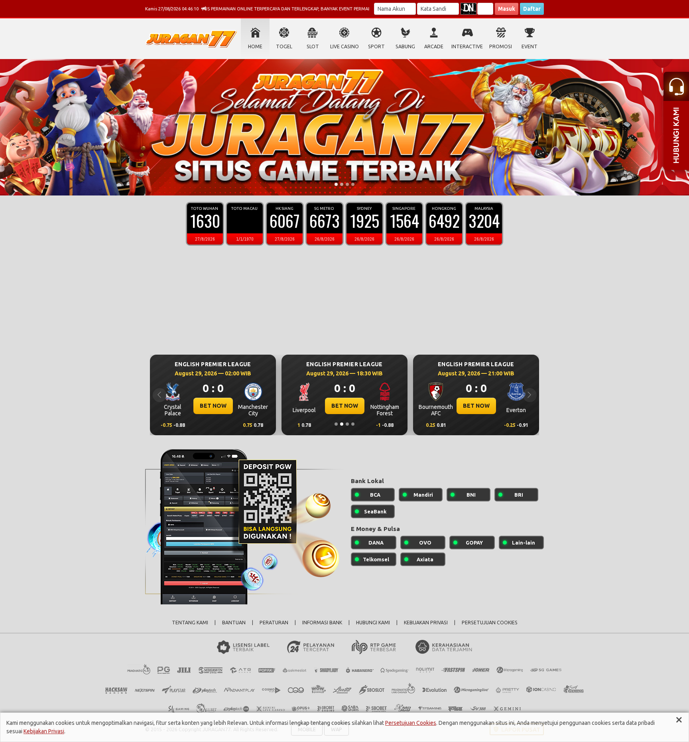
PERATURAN (274, 622)
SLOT (313, 46)
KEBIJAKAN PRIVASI (426, 622)
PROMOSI (500, 46)
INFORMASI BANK (322, 622)
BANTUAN (234, 622)
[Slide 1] (336, 184)
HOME (255, 46)
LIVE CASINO (344, 46)
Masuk (506, 9)
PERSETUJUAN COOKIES (490, 622)
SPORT (376, 46)
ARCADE (433, 46)
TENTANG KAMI (190, 622)
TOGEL (284, 46)
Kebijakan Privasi (44, 731)
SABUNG (405, 46)
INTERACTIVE (467, 46)
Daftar (532, 9)
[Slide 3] (347, 184)
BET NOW (209, 406)
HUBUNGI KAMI (373, 622)
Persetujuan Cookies (410, 723)
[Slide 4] (352, 184)
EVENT (529, 46)
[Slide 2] (341, 184)
